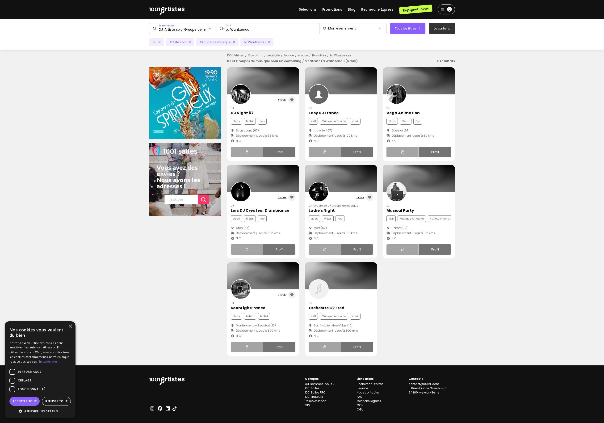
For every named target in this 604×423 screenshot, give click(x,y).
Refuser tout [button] (56, 401)
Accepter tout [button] (25, 401)
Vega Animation (403, 113)
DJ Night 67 (242, 113)
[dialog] (40, 369)
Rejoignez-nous (416, 9)
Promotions (332, 9)
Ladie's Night (322, 210)
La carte (440, 28)
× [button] (70, 326)
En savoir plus (48, 362)
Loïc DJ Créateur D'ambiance (260, 210)
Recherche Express (377, 9)
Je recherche (166, 25)
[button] (40, 411)
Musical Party (400, 210)
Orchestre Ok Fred (326, 308)
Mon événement (342, 28)
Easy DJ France (324, 113)
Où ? (228, 25)
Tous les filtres (406, 28)
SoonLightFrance (248, 308)
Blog (352, 9)
